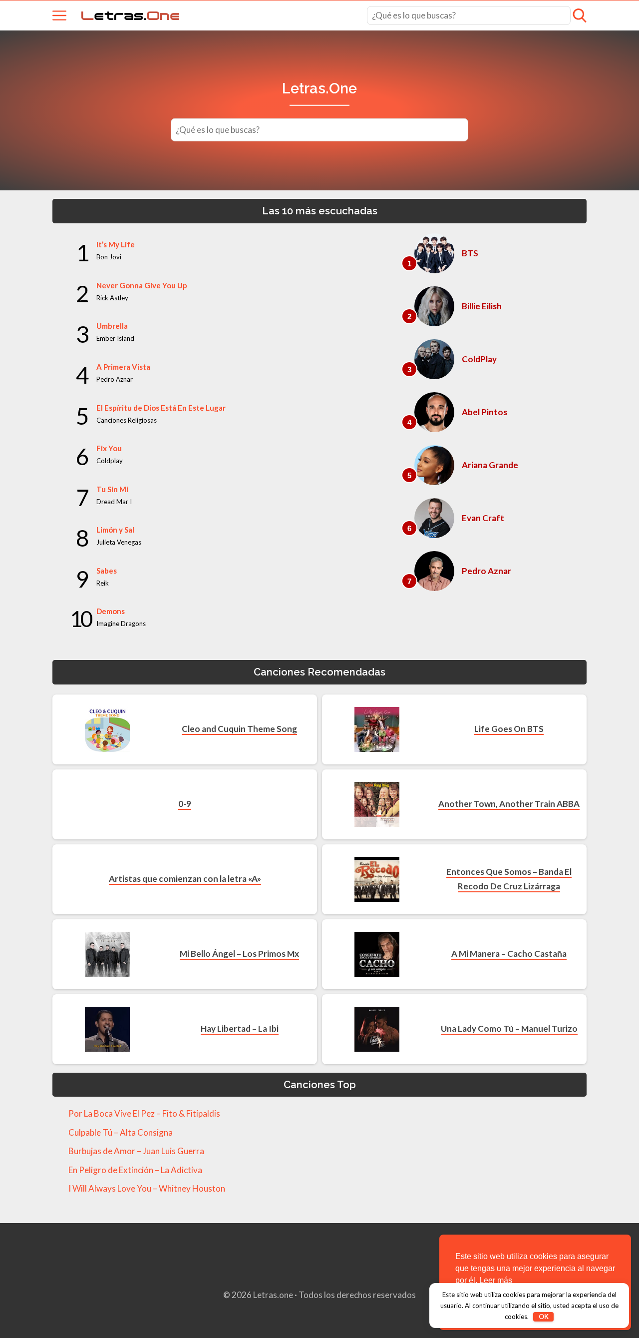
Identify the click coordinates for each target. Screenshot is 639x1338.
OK (544, 1317)
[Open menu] (59, 15)
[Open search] (580, 15)
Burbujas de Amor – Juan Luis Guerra (136, 1151)
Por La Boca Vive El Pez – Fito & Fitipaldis (144, 1113)
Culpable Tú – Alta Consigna (120, 1132)
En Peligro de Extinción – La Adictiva (135, 1170)
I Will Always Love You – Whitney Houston (146, 1188)
